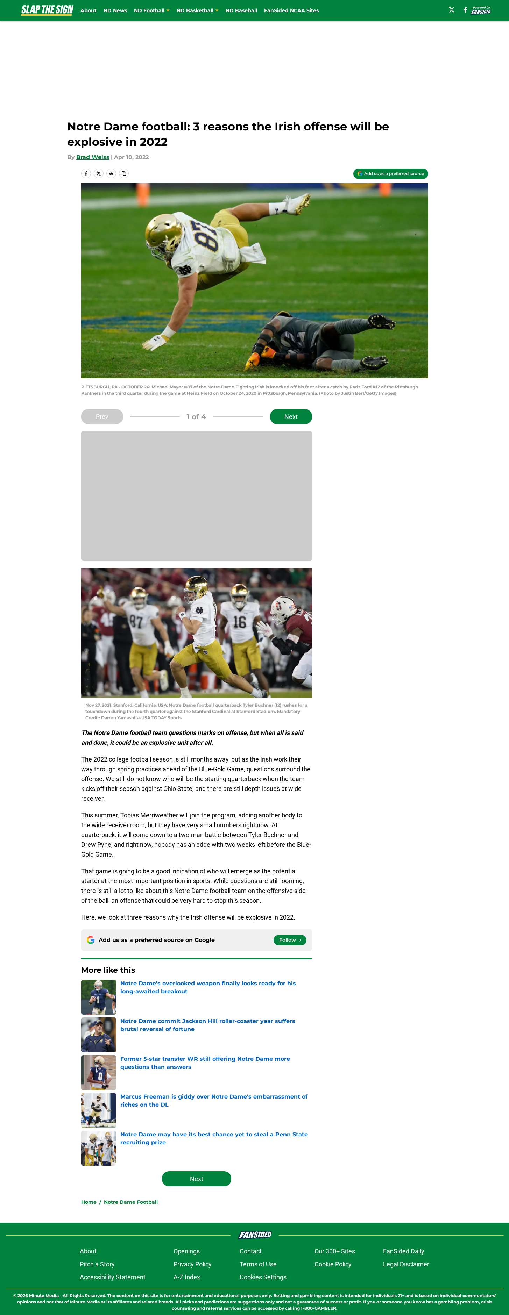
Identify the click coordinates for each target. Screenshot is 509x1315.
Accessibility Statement (113, 1277)
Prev (102, 416)
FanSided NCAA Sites (291, 10)
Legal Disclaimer (406, 1264)
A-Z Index (187, 1277)
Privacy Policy (193, 1264)
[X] (451, 10)
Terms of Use (258, 1264)
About (88, 10)
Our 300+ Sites (334, 1251)
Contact (251, 1251)
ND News (115, 10)
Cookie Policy (333, 1264)
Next (291, 416)
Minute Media (44, 1295)
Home (89, 1202)
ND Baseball (241, 10)
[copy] (124, 173)
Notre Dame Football (131, 1202)
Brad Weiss (92, 157)
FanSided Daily (403, 1251)
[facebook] (465, 10)
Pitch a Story (97, 1264)
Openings (187, 1251)
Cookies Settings (263, 1277)
